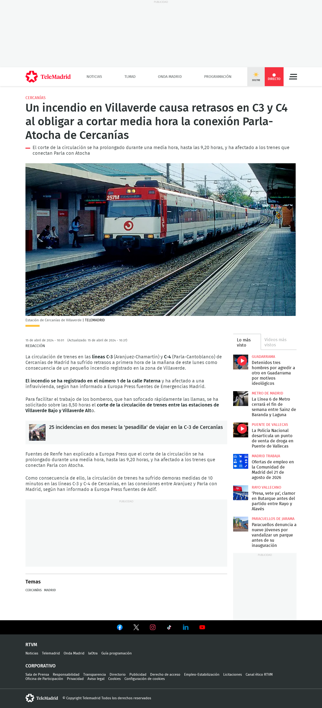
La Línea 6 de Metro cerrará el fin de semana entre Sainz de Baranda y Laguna (240, 398)
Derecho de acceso (165, 674)
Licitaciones (232, 674)
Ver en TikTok (169, 628)
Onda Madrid (170, 77)
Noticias (94, 77)
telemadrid (41, 698)
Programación (217, 77)
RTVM (31, 644)
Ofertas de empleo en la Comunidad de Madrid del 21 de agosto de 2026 (240, 461)
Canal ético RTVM (259, 674)
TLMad (130, 77)
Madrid (50, 590)
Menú (293, 76)
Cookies (114, 679)
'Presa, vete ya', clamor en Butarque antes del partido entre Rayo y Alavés (240, 492)
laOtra (93, 653)
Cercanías (35, 98)
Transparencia (94, 674)
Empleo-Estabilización (201, 674)
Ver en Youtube (202, 627)
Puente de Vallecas (270, 425)
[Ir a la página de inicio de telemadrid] (48, 77)
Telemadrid (51, 653)
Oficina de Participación (44, 679)
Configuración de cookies (144, 679)
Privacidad (75, 679)
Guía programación (116, 653)
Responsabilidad (66, 674)
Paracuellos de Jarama (273, 519)
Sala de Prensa (37, 674)
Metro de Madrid (267, 393)
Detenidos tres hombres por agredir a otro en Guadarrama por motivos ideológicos (240, 362)
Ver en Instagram (152, 627)
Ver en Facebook (119, 628)
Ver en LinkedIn (185, 627)
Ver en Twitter (136, 628)
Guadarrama (263, 357)
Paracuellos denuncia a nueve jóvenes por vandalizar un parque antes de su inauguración (240, 524)
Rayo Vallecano (266, 487)
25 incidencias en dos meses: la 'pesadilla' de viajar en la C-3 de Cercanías (37, 432)
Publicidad (137, 674)
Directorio (118, 674)
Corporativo (40, 666)
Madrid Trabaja (266, 456)
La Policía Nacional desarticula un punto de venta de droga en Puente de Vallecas (240, 430)
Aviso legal (95, 679)
